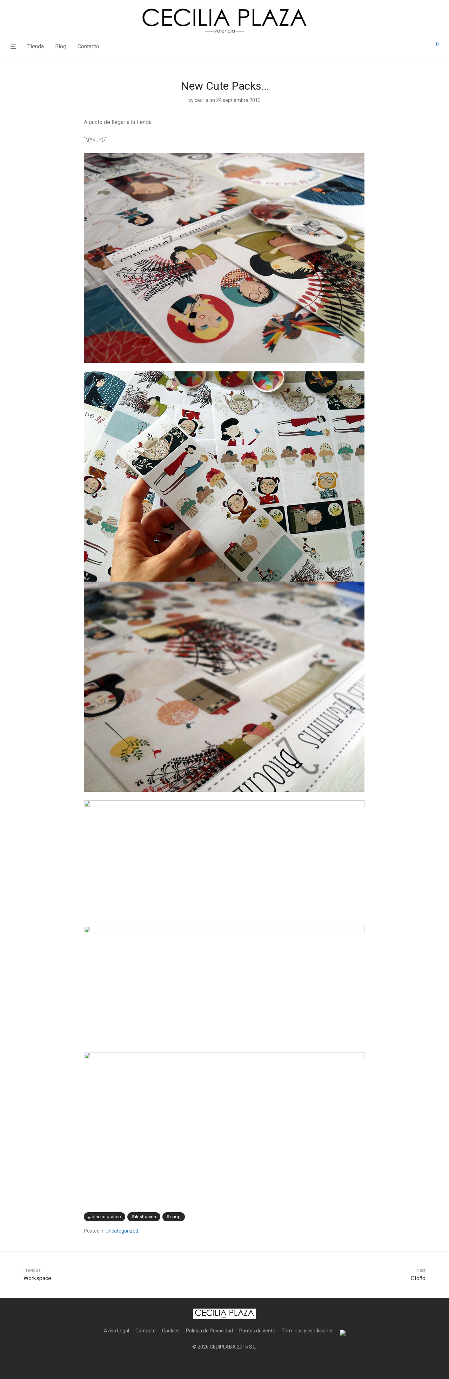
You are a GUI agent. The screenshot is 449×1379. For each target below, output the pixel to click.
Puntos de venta (257, 1330)
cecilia (201, 100)
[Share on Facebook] (342, 1217)
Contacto (88, 46)
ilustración (145, 1216)
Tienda (35, 46)
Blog (60, 46)
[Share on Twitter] (352, 1217)
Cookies (171, 1330)
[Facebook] (213, 1363)
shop (175, 1216)
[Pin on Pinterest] (363, 1217)
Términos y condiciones (308, 1330)
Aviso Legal (116, 1330)
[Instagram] (224, 1363)
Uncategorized (122, 1231)
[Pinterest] (235, 1363)
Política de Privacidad (209, 1330)
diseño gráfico (106, 1216)
